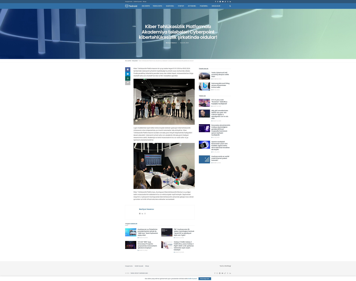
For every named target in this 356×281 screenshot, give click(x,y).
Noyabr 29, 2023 (216, 79)
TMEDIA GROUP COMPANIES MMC (139, 273)
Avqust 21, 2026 (143, 250)
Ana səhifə (128, 60)
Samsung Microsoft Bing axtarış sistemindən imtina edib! (220, 85)
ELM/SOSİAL (170, 6)
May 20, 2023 (216, 89)
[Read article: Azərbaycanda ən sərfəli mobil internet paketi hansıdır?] (204, 159)
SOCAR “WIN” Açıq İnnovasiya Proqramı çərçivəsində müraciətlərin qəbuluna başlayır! (147, 245)
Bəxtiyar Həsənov (171, 43)
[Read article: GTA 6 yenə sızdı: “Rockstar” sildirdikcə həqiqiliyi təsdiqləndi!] (204, 103)
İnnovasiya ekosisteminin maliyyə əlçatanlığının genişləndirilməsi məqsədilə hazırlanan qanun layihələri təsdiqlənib (220, 130)
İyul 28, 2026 (215, 137)
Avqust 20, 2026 (179, 252)
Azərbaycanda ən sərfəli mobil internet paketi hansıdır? (220, 158)
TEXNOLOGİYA (157, 6)
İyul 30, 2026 (216, 152)
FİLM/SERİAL (204, 6)
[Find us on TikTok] (225, 1)
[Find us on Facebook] (215, 1)
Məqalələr (216, 6)
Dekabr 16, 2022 (216, 162)
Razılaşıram (204, 279)
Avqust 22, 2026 (179, 237)
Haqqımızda (128, 1)
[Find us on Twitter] (227, 1)
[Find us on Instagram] (217, 1)
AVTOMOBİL (192, 6)
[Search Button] (230, 6)
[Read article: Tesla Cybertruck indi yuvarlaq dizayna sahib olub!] (204, 76)
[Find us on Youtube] (222, 1)
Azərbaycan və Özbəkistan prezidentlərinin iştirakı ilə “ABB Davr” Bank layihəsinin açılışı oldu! (148, 232)
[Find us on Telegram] (220, 1)
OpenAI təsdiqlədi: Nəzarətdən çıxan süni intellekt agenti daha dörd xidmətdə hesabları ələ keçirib (220, 145)
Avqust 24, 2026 (143, 237)
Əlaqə (144, 1)
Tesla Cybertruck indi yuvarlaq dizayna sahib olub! (220, 74)
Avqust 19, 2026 (216, 106)
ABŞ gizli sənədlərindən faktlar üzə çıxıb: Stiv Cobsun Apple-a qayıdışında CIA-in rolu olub (219, 114)
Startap (181, 6)
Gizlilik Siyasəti (138, 1)
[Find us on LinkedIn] (230, 1)
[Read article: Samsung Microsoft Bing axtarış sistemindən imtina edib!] (204, 86)
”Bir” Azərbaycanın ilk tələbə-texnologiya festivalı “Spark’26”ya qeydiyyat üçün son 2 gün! (184, 232)
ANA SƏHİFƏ (146, 6)
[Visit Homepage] (131, 6)
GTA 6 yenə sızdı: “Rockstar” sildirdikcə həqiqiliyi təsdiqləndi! (219, 102)
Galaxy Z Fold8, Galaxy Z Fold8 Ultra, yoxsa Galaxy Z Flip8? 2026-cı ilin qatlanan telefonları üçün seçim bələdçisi (184, 246)
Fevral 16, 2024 (184, 43)
